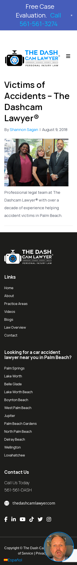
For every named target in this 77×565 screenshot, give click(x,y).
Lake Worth (13, 376)
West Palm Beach (17, 407)
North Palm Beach (18, 431)
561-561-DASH (18, 490)
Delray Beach (14, 439)
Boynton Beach (16, 399)
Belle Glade (13, 384)
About (9, 295)
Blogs (8, 319)
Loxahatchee (14, 455)
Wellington (12, 447)
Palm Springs (14, 368)
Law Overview (15, 327)
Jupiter (9, 415)
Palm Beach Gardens (20, 423)
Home (8, 287)
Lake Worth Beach (18, 392)
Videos (9, 311)
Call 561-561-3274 (40, 19)
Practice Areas (16, 303)
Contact (10, 335)
